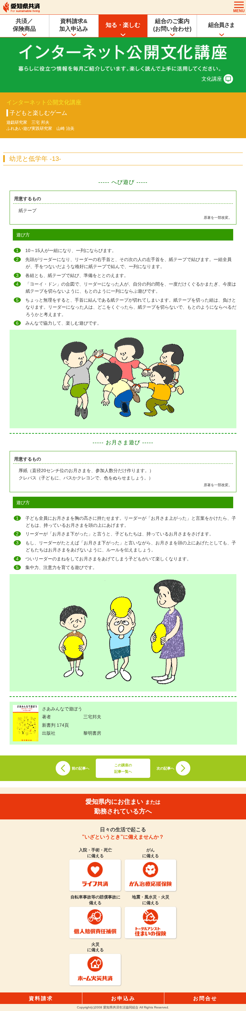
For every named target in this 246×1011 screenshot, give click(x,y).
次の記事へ (165, 768)
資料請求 (41, 998)
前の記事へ (80, 768)
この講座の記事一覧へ (123, 768)
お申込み (123, 998)
